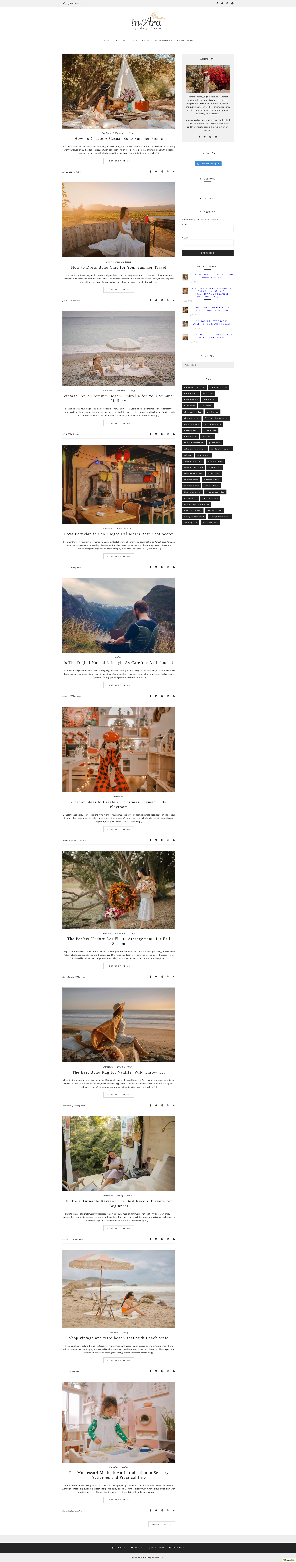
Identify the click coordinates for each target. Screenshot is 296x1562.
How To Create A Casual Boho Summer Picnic (118, 138)
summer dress (191, 479)
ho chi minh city (213, 424)
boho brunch (190, 393)
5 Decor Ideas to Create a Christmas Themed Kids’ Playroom (119, 804)
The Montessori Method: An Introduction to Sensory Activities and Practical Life (119, 1475)
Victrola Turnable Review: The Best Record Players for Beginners (119, 1203)
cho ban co (212, 412)
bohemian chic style (194, 387)
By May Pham (185, 40)
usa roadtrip (190, 498)
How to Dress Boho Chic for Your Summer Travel (118, 267)
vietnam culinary (192, 510)
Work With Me (163, 40)
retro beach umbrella (195, 449)
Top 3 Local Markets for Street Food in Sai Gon (212, 309)
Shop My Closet (123, 261)
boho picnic (210, 399)
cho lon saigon (191, 418)
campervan (206, 406)
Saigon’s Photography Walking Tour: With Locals (212, 322)
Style (133, 40)
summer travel (212, 486)
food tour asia (191, 424)
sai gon (188, 455)
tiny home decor (192, 492)
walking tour (190, 523)
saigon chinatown (193, 461)
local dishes (210, 430)
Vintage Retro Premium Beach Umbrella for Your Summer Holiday (118, 398)
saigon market (215, 461)
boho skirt (189, 406)
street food (214, 473)
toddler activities (215, 492)
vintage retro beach (220, 516)
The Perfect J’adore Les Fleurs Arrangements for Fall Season (118, 941)
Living (146, 40)
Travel (107, 40)
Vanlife (120, 40)
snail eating (215, 467)
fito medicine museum (216, 418)
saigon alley (203, 455)
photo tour (214, 442)
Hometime (120, 133)
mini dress (208, 436)
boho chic (208, 393)
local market (190, 436)
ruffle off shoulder (220, 449)
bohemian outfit (218, 387)
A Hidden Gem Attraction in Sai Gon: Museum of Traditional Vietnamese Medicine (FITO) (212, 292)
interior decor (191, 430)
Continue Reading (118, 161)
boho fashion (191, 399)
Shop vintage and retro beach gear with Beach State (119, 1338)
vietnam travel (214, 510)
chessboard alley (192, 412)
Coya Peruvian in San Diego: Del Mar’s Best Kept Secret (119, 534)
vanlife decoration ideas (196, 504)
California (107, 390)
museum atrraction (193, 442)
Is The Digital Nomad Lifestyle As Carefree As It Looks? (119, 662)
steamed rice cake (193, 473)
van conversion (210, 498)
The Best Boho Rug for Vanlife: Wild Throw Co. (118, 1072)
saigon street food (193, 467)
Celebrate (106, 133)
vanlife (130, 1066)
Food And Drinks (125, 528)
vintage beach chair (194, 516)
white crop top (210, 523)
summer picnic (191, 486)
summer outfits (211, 479)
